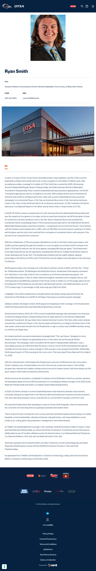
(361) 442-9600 (11, 98)
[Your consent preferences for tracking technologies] (4, 566)
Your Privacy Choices (48, 555)
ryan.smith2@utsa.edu (31, 98)
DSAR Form (48, 549)
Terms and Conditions (48, 544)
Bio (6, 166)
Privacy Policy (48, 534)
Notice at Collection (48, 560)
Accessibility (48, 525)
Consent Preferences (48, 539)
